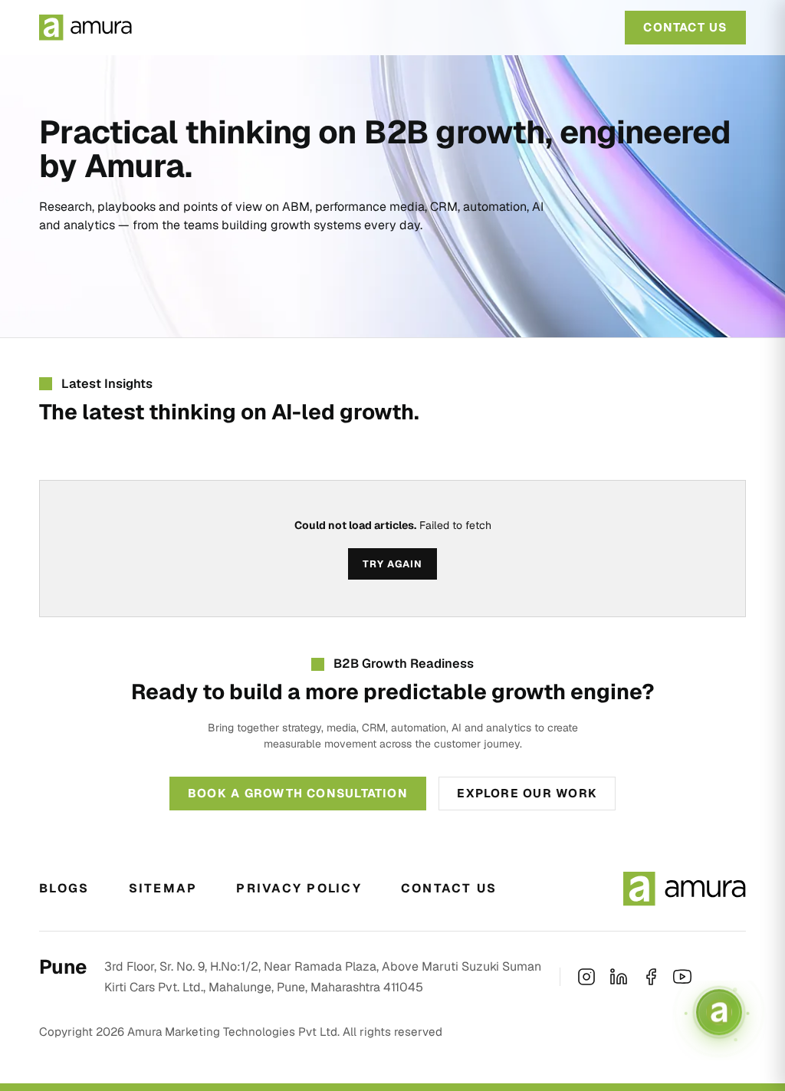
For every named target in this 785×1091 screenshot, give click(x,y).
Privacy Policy (298, 888)
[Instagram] (586, 977)
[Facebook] (651, 977)
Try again (392, 563)
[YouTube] (682, 977)
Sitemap (163, 888)
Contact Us (449, 888)
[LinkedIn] (618, 977)
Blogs (64, 888)
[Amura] (85, 28)
